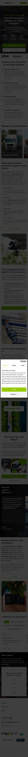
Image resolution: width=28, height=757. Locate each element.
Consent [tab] (5, 365)
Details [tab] (14, 365)
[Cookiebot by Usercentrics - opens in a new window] (20, 361)
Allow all (14, 389)
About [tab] (23, 365)
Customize (13, 394)
